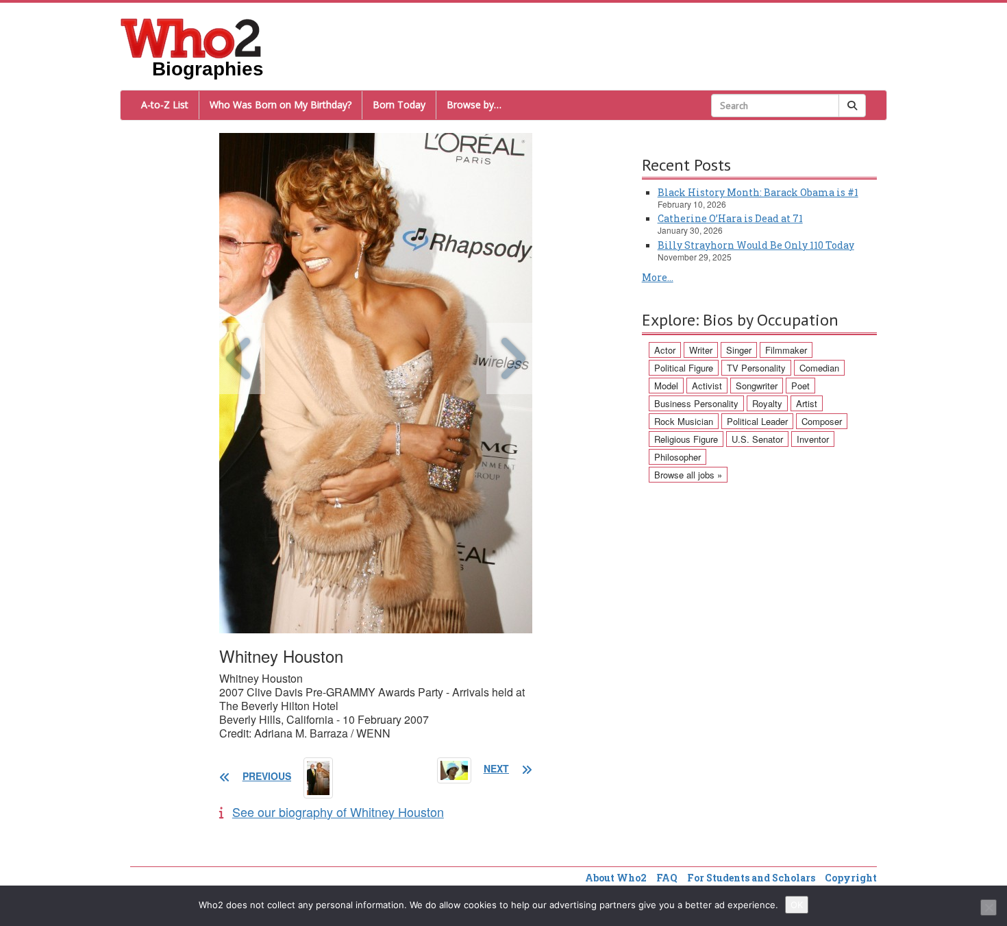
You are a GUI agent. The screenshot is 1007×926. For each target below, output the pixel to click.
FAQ (666, 877)
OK (797, 904)
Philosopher (677, 456)
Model (666, 385)
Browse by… (474, 104)
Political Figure (683, 367)
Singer (738, 349)
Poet (800, 385)
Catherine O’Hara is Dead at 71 (730, 218)
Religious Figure (686, 439)
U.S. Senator (757, 439)
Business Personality (696, 403)
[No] (988, 907)
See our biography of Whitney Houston (338, 811)
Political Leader (757, 421)
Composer (821, 421)
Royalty (767, 403)
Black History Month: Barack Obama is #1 (758, 192)
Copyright (851, 877)
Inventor (813, 439)
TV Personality (756, 367)
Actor (664, 349)
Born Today (399, 104)
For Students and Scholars (751, 877)
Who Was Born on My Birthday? (280, 104)
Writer (700, 349)
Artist (806, 403)
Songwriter (757, 385)
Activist (707, 385)
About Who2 (616, 877)
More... (657, 277)
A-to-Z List (164, 104)
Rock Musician (683, 421)
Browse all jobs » (688, 474)
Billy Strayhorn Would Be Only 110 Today (756, 245)
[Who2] (191, 37)
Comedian (819, 367)
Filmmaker (786, 349)
